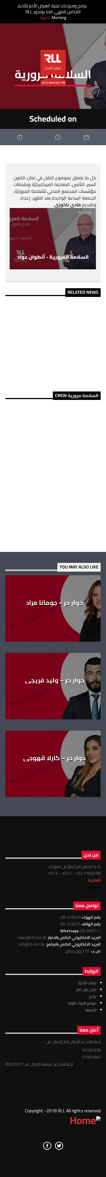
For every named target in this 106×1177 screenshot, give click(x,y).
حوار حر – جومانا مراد (54, 602)
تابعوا (45, 18)
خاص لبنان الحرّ (86, 989)
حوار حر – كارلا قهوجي (54, 758)
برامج (92, 996)
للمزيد (94, 880)
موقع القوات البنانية (82, 1003)
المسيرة (90, 1009)
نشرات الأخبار (87, 982)
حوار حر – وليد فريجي (54, 680)
